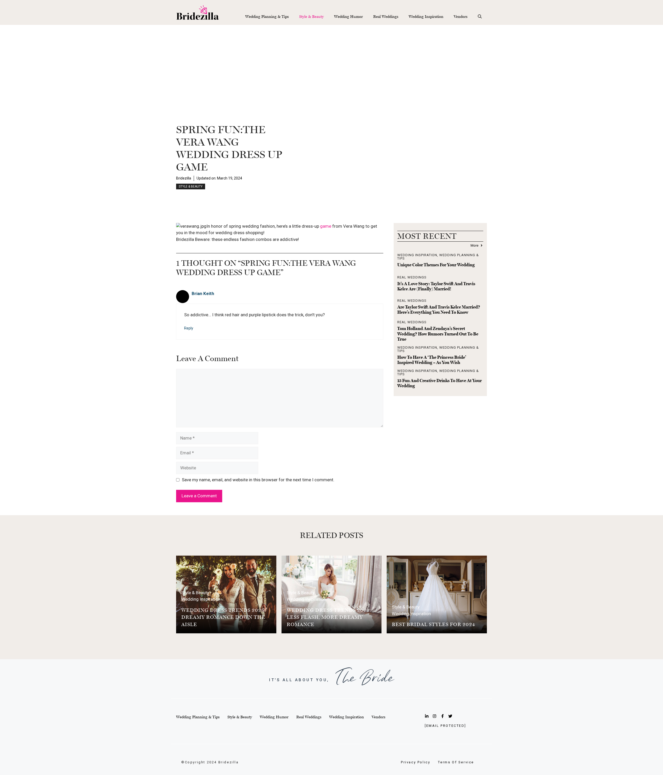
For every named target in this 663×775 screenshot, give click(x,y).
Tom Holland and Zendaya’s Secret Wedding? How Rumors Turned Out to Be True (437, 334)
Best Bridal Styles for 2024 (433, 624)
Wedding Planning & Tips (267, 16)
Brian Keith (203, 293)
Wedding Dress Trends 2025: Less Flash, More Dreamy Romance (329, 617)
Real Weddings (385, 16)
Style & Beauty (311, 16)
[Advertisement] (331, 63)
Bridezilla (183, 178)
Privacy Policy (415, 762)
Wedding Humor (348, 16)
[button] (480, 16)
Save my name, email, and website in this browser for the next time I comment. (258, 479)
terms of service (456, 762)
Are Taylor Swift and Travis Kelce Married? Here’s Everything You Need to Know (438, 309)
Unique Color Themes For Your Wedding (436, 264)
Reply (188, 328)
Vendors (460, 16)
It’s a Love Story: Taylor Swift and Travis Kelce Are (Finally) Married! (436, 286)
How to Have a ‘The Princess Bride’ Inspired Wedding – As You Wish (431, 360)
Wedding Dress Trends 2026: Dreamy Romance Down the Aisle (223, 617)
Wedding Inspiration (426, 16)
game (326, 226)
